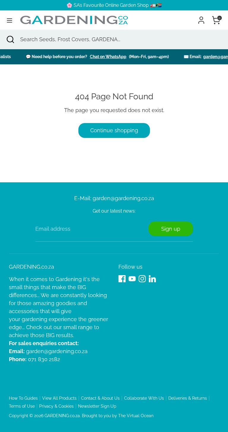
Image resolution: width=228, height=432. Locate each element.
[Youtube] (132, 278)
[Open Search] (10, 39)
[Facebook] (122, 278)
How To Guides (23, 398)
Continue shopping (114, 130)
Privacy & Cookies (56, 406)
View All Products (59, 398)
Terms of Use (22, 406)
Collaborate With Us (144, 398)
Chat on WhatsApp (105, 56)
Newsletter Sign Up (97, 406)
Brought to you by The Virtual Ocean (117, 415)
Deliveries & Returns (187, 398)
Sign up (170, 229)
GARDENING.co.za (62, 415)
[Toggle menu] (9, 20)
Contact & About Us (100, 398)
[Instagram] (142, 278)
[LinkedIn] (152, 278)
